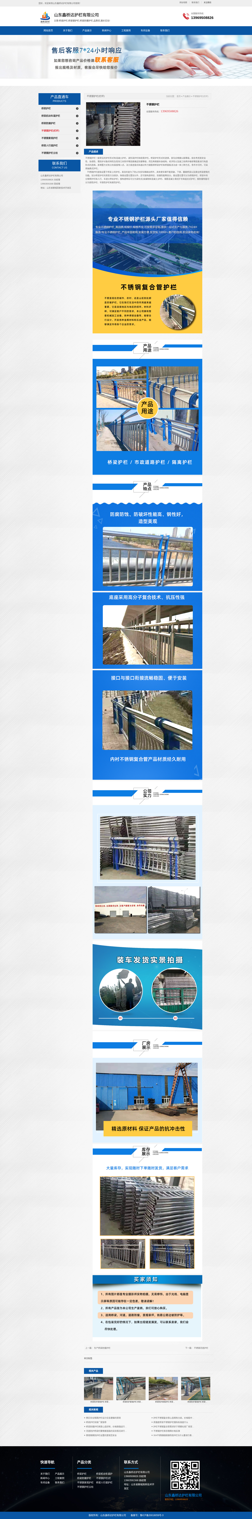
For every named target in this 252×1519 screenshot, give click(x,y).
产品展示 (87, 30)
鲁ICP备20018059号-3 (151, 1515)
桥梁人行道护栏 (49, 145)
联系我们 (195, 2)
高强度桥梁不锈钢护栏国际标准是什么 (170, 1422)
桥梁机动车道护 (104, 1474)
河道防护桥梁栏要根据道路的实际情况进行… (106, 1431)
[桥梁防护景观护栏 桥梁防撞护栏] (98, 1388)
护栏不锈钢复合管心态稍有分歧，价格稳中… (173, 1418)
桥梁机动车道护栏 (50, 116)
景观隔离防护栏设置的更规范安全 (101, 1435)
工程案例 (126, 30)
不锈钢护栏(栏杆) (50, 130)
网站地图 (183, 2)
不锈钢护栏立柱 (49, 153)
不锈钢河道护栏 (201, 1348)
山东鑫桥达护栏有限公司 (44, 17)
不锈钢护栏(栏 (103, 1478)
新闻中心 (106, 30)
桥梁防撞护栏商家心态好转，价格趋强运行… (106, 1426)
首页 (179, 96)
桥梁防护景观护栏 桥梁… (100, 1402)
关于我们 (67, 30)
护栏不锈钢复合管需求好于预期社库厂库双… (173, 1426)
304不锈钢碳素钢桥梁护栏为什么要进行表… (173, 1435)
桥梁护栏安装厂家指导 (96, 1422)
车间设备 (145, 30)
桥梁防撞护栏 (48, 123)
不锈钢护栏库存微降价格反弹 (166, 1431)
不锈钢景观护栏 (49, 138)
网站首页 (48, 30)
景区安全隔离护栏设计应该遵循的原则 (103, 1418)
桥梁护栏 (46, 108)
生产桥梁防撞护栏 (102, 1348)
